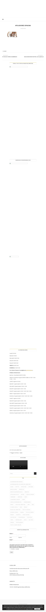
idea (33, 504)
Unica (25, 519)
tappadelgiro (18, 519)
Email (11, 539)
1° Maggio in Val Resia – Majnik (16, 452)
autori (22, 494)
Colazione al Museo (15, 499)
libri (21, 507)
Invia (11, 552)
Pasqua (22, 512)
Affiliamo (31, 486)
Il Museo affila (14, 507)
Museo (25, 507)
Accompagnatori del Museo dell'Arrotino (20, 484)
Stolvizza (29, 517)
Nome (11, 533)
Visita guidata (19, 522)
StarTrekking (21, 517)
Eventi (11, 504)
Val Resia (31, 519)
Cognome (20, 537)
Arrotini (27, 491)
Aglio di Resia (13, 489)
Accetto (37, 608)
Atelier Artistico (14, 494)
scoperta (18, 514)
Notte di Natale (26, 509)
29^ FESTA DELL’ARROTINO (15, 450)
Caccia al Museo (30, 494)
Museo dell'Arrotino (15, 509)
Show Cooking (26, 514)
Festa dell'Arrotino (20, 504)
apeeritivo (21, 489)
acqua (11, 486)
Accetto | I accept (15, 549)
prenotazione (29, 370)
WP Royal (25, 604)
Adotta (17, 486)
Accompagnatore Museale (16, 481)
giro (29, 504)
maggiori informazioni (29, 608)
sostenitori (13, 517)
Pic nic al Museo (30, 512)
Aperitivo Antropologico (16, 491)
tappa (11, 519)
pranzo (12, 514)
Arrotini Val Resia (23, 8)
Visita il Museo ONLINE (15, 524)
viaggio (12, 522)
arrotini (4, 51)
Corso (23, 499)
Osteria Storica (14, 512)
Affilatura (23, 486)
